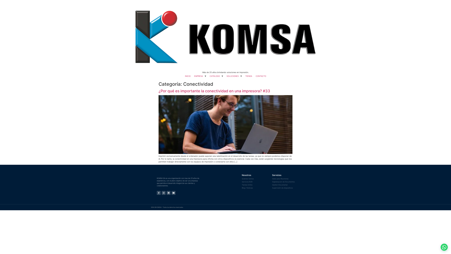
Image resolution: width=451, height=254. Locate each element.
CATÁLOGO (215, 76)
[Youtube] (173, 193)
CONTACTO (261, 76)
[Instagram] (164, 193)
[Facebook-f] (159, 193)
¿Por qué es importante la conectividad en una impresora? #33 (214, 91)
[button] (444, 247)
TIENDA (248, 76)
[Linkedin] (169, 193)
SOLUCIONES (233, 76)
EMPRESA (198, 76)
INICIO (188, 76)
